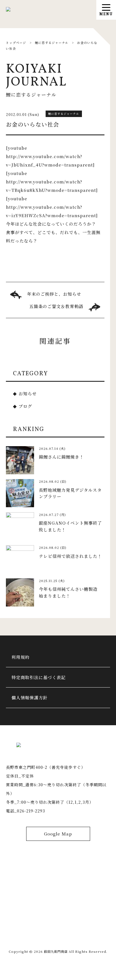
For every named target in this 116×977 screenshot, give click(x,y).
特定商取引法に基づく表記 (39, 677)
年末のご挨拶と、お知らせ (54, 294)
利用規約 (21, 657)
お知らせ (28, 393)
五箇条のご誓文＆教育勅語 (56, 306)
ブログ (25, 406)
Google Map (58, 834)
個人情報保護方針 (30, 697)
